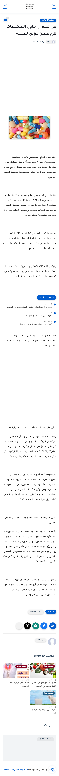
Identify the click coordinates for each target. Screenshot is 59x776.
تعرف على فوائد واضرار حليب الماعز (36, 325)
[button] (43, 625)
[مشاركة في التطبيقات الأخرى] (19, 625)
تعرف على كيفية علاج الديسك (38, 316)
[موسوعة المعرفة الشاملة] (29, 6)
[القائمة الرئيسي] (54, 6)
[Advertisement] (29, 84)
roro (48, 42)
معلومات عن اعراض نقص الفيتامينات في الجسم (29, 307)
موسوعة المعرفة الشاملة (16, 770)
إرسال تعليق (45, 739)
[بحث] (5, 6)
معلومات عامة (48, 20)
